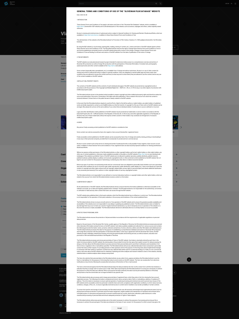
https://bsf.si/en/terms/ (91, 35)
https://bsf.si (80, 26)
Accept (119, 308)
